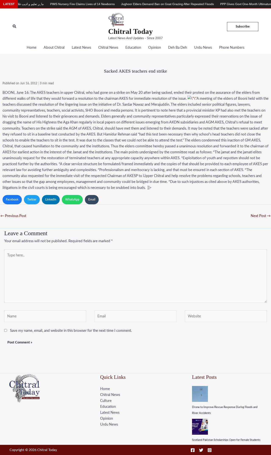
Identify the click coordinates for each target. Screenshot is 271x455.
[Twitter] (201, 450)
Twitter (31, 199)
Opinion (154, 47)
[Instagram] (209, 450)
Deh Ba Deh (177, 47)
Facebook (12, 199)
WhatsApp (72, 199)
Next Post (261, 216)
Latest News (81, 47)
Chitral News (108, 47)
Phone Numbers (231, 47)
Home (31, 47)
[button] (15, 26)
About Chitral (54, 47)
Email (91, 199)
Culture (106, 400)
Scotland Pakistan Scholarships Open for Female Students (226, 440)
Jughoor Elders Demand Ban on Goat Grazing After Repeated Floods (157, 4)
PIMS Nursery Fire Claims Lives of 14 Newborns (72, 4)
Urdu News (203, 47)
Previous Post (13, 216)
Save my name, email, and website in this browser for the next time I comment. (71, 330)
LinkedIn (50, 199)
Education (133, 47)
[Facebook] (193, 450)
